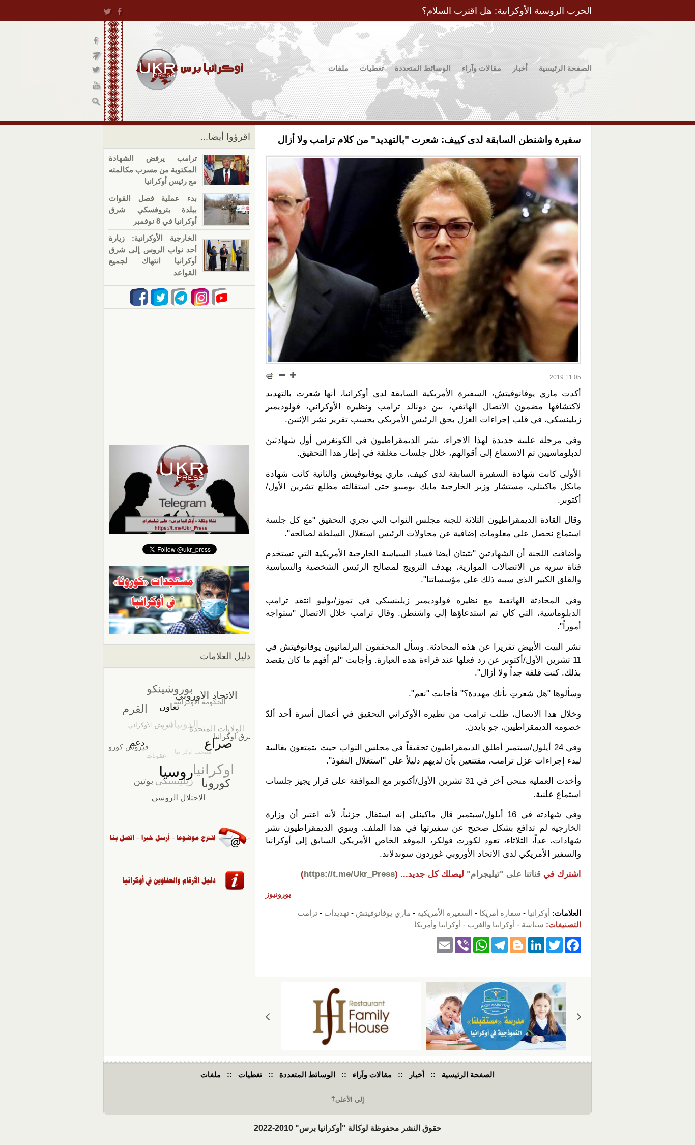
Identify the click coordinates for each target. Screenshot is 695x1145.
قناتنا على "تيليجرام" (504, 874)
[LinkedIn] (536, 944)
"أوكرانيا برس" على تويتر (97, 71)
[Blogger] (518, 944)
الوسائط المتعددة (423, 68)
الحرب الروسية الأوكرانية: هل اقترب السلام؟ (507, 11)
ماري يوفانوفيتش (383, 912)
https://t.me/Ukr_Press (349, 874)
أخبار (520, 68)
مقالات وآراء (481, 68)
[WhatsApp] (481, 944)
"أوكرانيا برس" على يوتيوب (97, 86)
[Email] (445, 944)
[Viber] (463, 944)
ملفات (338, 68)
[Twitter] (554, 944)
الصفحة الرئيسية (565, 68)
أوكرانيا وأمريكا (437, 924)
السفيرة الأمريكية (445, 912)
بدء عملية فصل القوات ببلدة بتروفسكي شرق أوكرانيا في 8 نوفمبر (153, 209)
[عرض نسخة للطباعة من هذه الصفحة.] (270, 375)
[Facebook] (573, 944)
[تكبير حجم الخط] (292, 375)
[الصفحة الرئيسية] (189, 69)
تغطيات (372, 68)
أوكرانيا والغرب (491, 924)
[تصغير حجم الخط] (282, 375)
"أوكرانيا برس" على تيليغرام (97, 56)
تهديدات (336, 912)
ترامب (307, 912)
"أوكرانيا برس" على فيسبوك (97, 41)
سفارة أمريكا (500, 912)
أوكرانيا (539, 912)
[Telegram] (499, 944)
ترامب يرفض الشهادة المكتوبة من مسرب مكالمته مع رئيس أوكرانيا (153, 169)
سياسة (533, 924)
